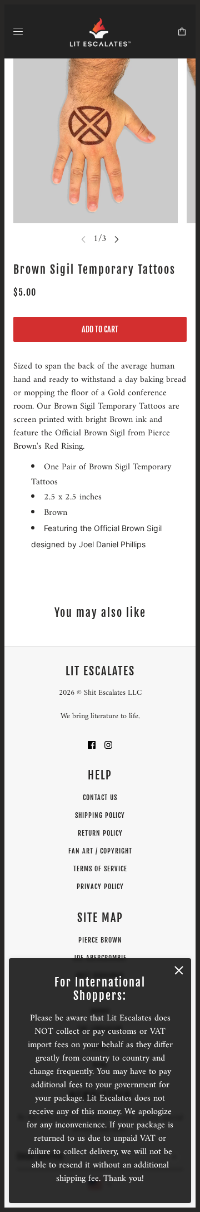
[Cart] (182, 31)
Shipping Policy (100, 815)
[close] (178, 970)
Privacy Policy (100, 886)
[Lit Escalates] (100, 31)
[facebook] (91, 744)
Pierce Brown (100, 940)
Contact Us (100, 797)
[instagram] (108, 744)
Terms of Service (100, 869)
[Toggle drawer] (18, 31)
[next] (117, 238)
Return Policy (100, 833)
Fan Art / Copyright (100, 851)
